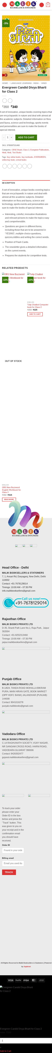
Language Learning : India (25, 83)
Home (5, 83)
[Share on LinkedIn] (29, 166)
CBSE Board (17, 150)
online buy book (8, 160)
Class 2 (26, 150)
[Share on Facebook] (9, 166)
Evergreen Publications (39, 150)
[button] (4, 5)
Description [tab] (8, 183)
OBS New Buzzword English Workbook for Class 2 (11, 489)
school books (21, 160)
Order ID (6, 845)
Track (9, 872)
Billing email (8, 858)
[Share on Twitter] (14, 166)
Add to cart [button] (35, 314)
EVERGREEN (40, 157)
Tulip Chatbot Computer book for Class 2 (37, 306)
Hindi (44, 83)
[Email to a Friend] (19, 166)
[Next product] (4, 100)
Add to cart (26, 137)
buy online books (14, 157)
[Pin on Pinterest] (24, 166)
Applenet (27, 967)
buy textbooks (27, 157)
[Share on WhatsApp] (4, 166)
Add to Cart (5, 1051)
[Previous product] (10, 100)
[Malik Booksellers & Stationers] (23, 5)
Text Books (16, 153)
